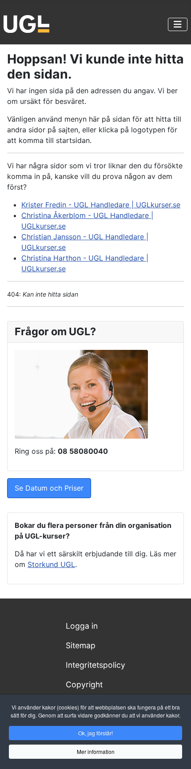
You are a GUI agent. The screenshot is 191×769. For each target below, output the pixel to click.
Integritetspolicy (95, 665)
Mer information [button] (96, 751)
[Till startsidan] (26, 23)
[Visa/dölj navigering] (177, 24)
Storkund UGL (51, 564)
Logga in (82, 625)
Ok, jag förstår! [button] (95, 733)
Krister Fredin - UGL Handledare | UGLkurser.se (100, 204)
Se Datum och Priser (49, 488)
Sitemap (81, 645)
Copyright (84, 684)
